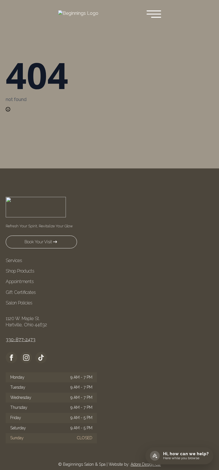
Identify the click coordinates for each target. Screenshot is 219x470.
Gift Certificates (21, 292)
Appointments (20, 281)
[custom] (41, 357)
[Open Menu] (154, 14)
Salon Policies (19, 303)
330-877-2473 (20, 339)
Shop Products (20, 271)
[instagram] (26, 357)
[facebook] (11, 357)
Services (14, 260)
